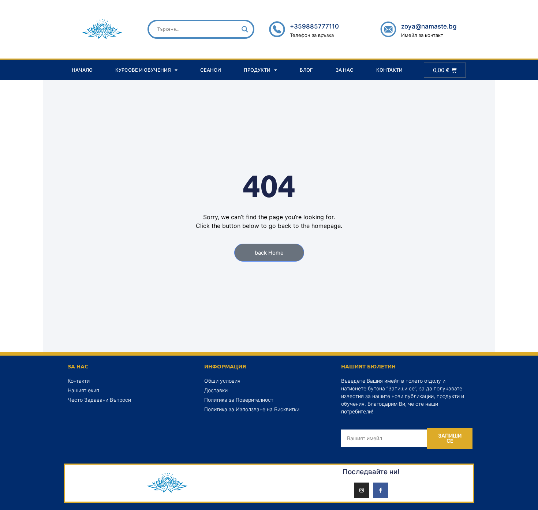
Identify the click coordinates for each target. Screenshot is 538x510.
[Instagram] (361, 490)
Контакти (389, 70)
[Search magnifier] (245, 29)
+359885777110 (314, 26)
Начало (82, 70)
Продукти (257, 70)
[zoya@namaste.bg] (388, 29)
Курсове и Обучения (143, 70)
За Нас (345, 70)
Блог (306, 70)
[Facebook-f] (380, 490)
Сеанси (210, 70)
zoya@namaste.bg (429, 26)
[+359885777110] (277, 29)
